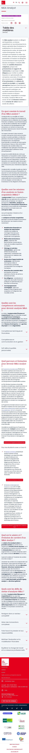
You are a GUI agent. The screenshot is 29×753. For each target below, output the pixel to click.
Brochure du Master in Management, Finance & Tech (14, 526)
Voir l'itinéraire (8, 697)
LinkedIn (20, 23)
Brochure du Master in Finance (14, 480)
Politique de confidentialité (14, 749)
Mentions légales (14, 744)
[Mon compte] (22, 2)
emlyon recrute (5, 677)
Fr (13, 2)
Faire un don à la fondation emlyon (11, 675)
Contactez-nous (9, 681)
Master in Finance (11, 452)
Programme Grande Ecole (10, 369)
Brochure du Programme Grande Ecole (14, 442)
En (16, 2)
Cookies (14, 746)
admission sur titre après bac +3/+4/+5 (14, 409)
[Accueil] (3, 2)
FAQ (6, 690)
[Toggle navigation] (26, 2)
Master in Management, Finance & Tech (11, 486)
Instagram (11, 23)
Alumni (3, 672)
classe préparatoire (9, 408)
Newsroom (4, 667)
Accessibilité (14, 751)
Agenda (3, 670)
